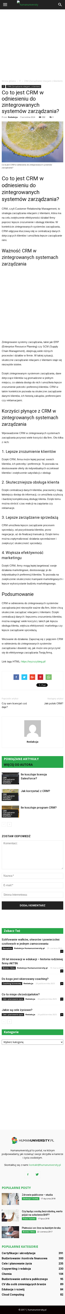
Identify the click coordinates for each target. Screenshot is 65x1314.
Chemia (7, 1274)
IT (3, 86)
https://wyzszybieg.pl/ (33, 661)
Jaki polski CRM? (53, 703)
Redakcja (13, 117)
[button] (60, 4)
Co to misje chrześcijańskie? (21, 994)
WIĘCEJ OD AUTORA (18, 765)
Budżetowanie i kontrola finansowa (24, 1258)
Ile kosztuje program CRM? (39, 807)
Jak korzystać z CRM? (35, 791)
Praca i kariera (29, 1218)
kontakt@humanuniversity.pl (45, 1165)
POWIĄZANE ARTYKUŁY (21, 759)
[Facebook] (27, 1174)
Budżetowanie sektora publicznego (25, 1279)
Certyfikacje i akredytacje (19, 1253)
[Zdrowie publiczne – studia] (10, 1199)
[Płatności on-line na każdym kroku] (10, 1232)
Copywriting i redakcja (16, 1268)
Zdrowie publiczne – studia (37, 1194)
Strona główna (9, 81)
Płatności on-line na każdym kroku (41, 1228)
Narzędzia (7, 948)
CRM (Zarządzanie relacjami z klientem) (23, 86)
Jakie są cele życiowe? (17, 1010)
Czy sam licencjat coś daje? (14, 705)
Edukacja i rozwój (30, 1198)
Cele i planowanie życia (13, 999)
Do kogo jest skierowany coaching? (25, 979)
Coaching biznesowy (12, 983)
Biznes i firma (9, 968)
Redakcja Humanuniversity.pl (29, 948)
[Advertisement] (32, 43)
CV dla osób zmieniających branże (24, 1284)
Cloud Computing (13, 1294)
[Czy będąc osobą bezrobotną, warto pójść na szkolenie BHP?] (10, 1216)
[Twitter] (37, 1174)
